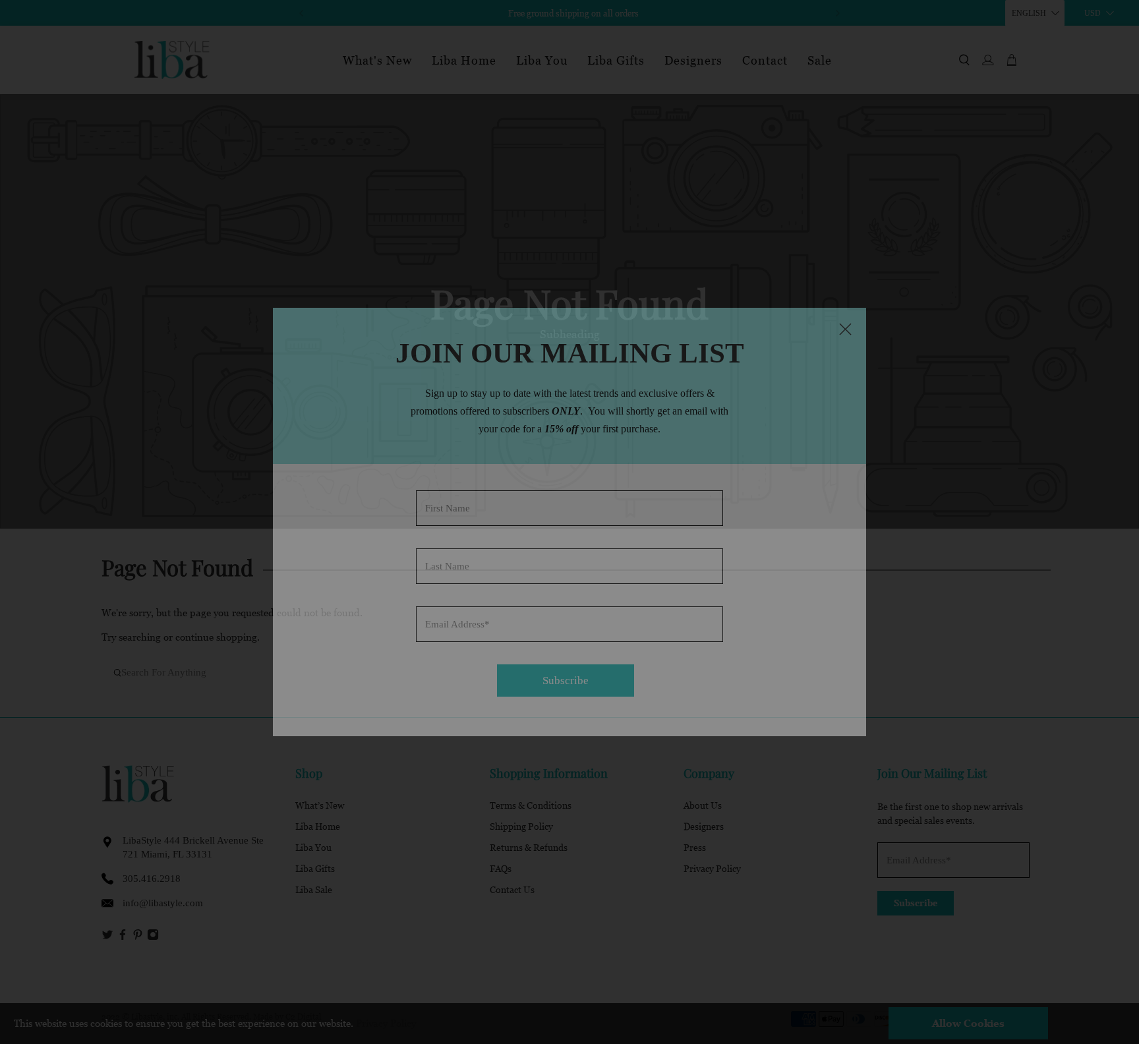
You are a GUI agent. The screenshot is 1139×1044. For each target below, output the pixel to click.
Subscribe (565, 680)
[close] (845, 328)
